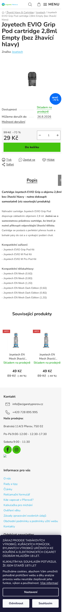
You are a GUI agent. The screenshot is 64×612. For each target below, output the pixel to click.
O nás (7, 478)
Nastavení (30, 592)
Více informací (49, 583)
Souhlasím (45, 603)
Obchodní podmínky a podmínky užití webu (31, 521)
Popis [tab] (32, 180)
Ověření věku (12, 510)
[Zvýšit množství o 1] (57, 135)
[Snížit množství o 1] (39, 135)
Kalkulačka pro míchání (18, 505)
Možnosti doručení (13, 122)
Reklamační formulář (17, 495)
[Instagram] (16, 450)
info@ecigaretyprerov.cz (27, 404)
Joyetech (17, 52)
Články (8, 489)
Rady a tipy (11, 484)
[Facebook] (8, 450)
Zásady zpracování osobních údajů (25, 516)
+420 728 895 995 (25, 412)
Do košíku (32, 147)
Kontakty (9, 526)
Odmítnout (16, 603)
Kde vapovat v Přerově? (18, 500)
